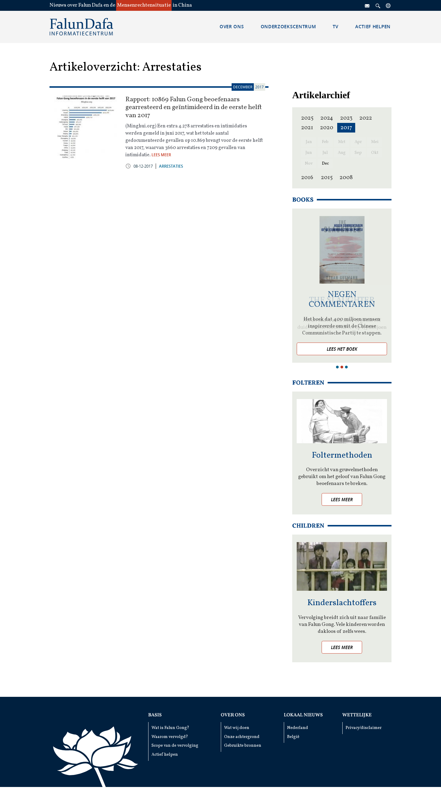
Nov (309, 163)
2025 (307, 118)
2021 (307, 128)
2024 (326, 118)
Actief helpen (165, 755)
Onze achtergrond (242, 737)
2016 (307, 177)
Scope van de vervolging (175, 746)
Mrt (341, 142)
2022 (365, 118)
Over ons (233, 715)
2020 (326, 128)
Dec (325, 163)
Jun (308, 153)
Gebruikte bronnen (242, 746)
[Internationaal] (389, 5)
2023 (346, 118)
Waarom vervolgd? (170, 737)
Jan (309, 142)
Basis (155, 715)
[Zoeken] (378, 5)
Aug (342, 153)
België (293, 737)
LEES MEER (161, 154)
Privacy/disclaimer (364, 728)
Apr (358, 142)
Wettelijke (357, 715)
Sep (358, 153)
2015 (327, 177)
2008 (346, 177)
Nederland (297, 728)
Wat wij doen (236, 728)
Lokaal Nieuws (303, 715)
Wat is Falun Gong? (170, 728)
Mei (375, 142)
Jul (325, 153)
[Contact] (367, 5)
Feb (325, 142)
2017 (346, 128)
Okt (374, 153)
